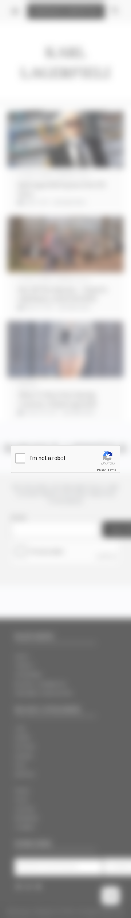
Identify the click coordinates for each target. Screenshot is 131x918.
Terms (112, 470)
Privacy (101, 470)
